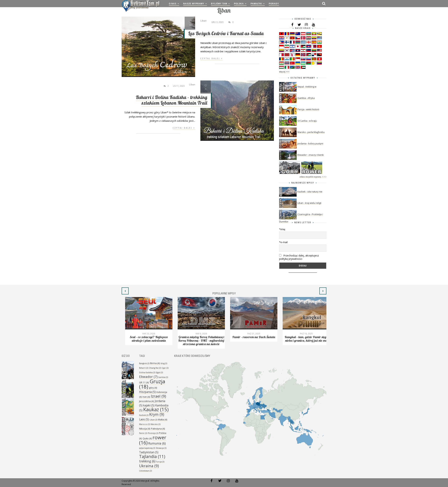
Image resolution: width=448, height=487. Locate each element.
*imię (282, 229)
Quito (147, 438)
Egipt (159, 372)
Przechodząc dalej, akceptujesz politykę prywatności (299, 257)
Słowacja (161, 448)
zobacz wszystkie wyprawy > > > (312, 176)
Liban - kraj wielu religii (309, 202)
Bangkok (144, 363)
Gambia (163, 377)
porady (274, 3)
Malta (162, 419)
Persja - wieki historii (308, 109)
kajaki (149, 405)
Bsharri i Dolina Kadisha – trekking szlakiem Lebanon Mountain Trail (171, 100)
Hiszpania (147, 392)
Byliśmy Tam (219, 3)
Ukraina (149, 465)
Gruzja (152, 384)
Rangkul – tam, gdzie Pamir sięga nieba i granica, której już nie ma (303, 339)
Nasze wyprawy (193, 3)
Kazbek (144, 415)
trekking (147, 461)
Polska (239, 3)
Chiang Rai (155, 368)
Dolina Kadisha (147, 372)
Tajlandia (152, 456)
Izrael (158, 396)
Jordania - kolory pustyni (310, 143)
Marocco (144, 424)
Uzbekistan (145, 471)
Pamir (143, 433)
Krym (156, 414)
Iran (146, 396)
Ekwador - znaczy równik (311, 154)
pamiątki (256, 3)
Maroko (155, 424)
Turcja (160, 461)
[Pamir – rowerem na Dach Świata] (250, 313)
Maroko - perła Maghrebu (311, 132)
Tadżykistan (148, 452)
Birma (155, 363)
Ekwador (148, 376)
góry (153, 387)
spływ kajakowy (147, 448)
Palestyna (158, 428)
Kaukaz (156, 409)
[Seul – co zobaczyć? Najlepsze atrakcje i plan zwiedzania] (145, 313)
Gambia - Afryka (306, 98)
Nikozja (144, 428)
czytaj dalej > (211, 58)
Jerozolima (146, 401)
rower (152, 440)
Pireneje (153, 433)
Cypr (165, 368)
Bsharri (143, 368)
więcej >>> (284, 71)
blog (164, 363)
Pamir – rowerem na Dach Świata (250, 337)
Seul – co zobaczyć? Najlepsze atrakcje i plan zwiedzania (145, 339)
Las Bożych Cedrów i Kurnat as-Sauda (226, 33)
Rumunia (157, 443)
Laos (144, 419)
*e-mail (283, 242)
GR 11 (144, 382)
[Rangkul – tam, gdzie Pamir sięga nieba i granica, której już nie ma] (302, 313)
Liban (153, 419)
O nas (172, 3)
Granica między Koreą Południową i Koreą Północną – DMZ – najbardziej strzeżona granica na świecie (198, 340)
